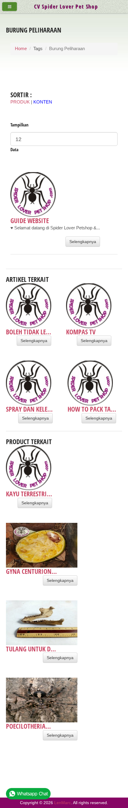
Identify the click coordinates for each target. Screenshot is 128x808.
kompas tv (81, 331)
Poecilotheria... (28, 726)
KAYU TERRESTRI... (29, 493)
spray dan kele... (29, 408)
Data (14, 149)
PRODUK (20, 102)
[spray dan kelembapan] (29, 383)
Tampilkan (19, 125)
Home (21, 48)
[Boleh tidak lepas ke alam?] (28, 305)
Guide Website (29, 220)
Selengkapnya (82, 241)
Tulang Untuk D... (31, 648)
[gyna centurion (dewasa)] (41, 545)
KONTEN (42, 102)
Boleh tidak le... (28, 331)
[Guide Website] (55, 194)
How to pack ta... (92, 408)
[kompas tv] (88, 305)
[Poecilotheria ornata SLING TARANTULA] (41, 700)
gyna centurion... (31, 571)
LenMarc (62, 802)
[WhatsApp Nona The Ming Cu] (28, 795)
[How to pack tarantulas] (92, 383)
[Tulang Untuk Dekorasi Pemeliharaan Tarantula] (41, 622)
